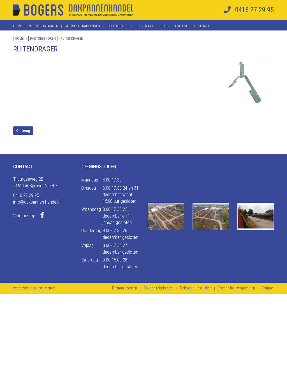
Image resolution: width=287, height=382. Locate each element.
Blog (165, 26)
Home (17, 26)
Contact (201, 26)
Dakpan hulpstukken (195, 288)
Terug (25, 130)
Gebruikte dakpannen (82, 26)
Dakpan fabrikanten (158, 288)
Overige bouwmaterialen (236, 288)
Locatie (181, 26)
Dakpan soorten (124, 288)
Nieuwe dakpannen (43, 26)
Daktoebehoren (120, 26)
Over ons (146, 26)
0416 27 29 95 (26, 195)
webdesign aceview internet (34, 288)
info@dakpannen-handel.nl (37, 202)
